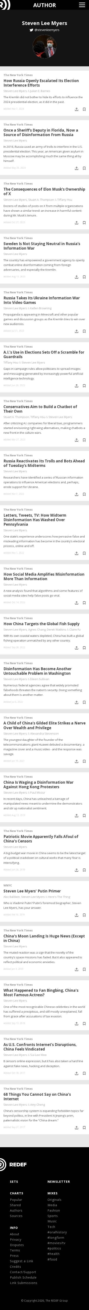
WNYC (7, 885)
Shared (15, 1205)
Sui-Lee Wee (38, 1055)
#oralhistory (57, 1232)
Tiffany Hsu (64, 200)
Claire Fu (75, 629)
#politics (54, 1248)
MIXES (53, 1193)
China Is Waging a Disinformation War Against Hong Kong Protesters (38, 784)
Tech (51, 1227)
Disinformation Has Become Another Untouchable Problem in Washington (37, 671)
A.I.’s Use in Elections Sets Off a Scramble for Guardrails (43, 354)
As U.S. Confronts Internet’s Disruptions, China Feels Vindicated (40, 1047)
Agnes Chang (37, 629)
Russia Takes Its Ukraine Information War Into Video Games (41, 300)
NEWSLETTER (59, 1181)
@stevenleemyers (47, 30)
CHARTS (16, 1193)
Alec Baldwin (11, 897)
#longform (56, 1237)
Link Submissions (23, 1283)
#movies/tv (56, 1243)
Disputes (17, 1245)
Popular (16, 1200)
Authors (16, 1210)
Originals (55, 1200)
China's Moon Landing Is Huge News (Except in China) (44, 938)
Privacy (15, 1239)
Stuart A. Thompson (41, 200)
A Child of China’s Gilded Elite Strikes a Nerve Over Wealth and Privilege (44, 725)
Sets (14, 1181)
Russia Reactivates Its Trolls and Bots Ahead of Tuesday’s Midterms (44, 463)
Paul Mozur (37, 792)
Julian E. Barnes (40, 91)
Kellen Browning (40, 308)
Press (14, 1256)
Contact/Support (23, 1272)
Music (52, 1221)
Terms (15, 1250)
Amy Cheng (37, 1104)
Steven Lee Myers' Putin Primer (32, 891)
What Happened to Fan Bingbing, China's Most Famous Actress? (40, 992)
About (14, 1234)
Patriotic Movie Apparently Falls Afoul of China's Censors (40, 839)
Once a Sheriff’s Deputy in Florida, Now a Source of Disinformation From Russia (40, 132)
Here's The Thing (59, 897)
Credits (15, 1267)
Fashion (54, 1210)
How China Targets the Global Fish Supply (41, 623)
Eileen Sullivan (39, 679)
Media (52, 1205)
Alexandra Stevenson (44, 733)
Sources (16, 1216)
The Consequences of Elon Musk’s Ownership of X (44, 191)
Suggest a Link (21, 1261)
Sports (53, 1216)
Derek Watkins (56, 629)
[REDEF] (8, 5)
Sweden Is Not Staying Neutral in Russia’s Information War (41, 246)
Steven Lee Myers (15, 91)
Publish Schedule (23, 1277)
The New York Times (18, 75)
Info (14, 1228)
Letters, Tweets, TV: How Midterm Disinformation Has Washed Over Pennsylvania (34, 520)
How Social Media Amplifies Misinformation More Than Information (43, 576)
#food (52, 1259)
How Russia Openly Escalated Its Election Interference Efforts (41, 83)
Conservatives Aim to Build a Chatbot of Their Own (40, 409)
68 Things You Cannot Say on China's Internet (37, 1096)
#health (54, 1254)
